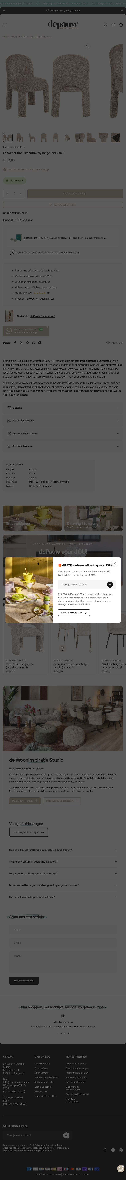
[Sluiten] (114, 563)
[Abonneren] (110, 585)
